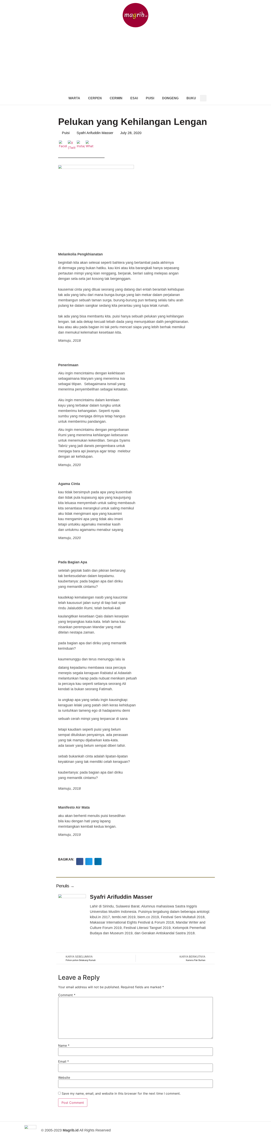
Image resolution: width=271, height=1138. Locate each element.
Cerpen (95, 98)
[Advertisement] (135, 62)
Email (63, 1061)
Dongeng (170, 98)
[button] (203, 98)
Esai (134, 98)
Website (64, 1077)
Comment (66, 995)
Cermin (116, 98)
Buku (191, 98)
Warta (74, 98)
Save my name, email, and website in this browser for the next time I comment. (121, 1093)
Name (63, 1045)
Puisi (150, 98)
